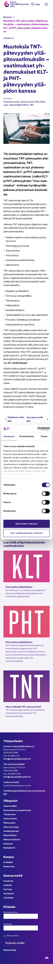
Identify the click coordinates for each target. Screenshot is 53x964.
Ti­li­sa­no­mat (22, 4)
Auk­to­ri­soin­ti (10, 818)
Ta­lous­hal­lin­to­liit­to (19, 104)
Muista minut (13, 935)
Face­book (8, 880)
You (5, 889)
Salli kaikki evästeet (26, 524)
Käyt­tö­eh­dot (10, 835)
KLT (32, 101)
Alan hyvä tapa (11, 826)
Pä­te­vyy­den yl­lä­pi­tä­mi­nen (19, 586)
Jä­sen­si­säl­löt (10, 805)
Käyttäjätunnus (10, 912)
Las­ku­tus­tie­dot (11, 782)
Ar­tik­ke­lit (8, 862)
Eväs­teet (8, 843)
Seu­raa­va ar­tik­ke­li (35, 418)
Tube (9, 889)
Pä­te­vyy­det (9, 822)
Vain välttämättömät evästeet (26, 533)
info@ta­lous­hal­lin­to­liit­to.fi (17, 758)
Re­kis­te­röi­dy (9, 949)
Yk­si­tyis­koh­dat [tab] (26, 436)
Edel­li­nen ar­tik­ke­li (16, 418)
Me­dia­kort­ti (9, 847)
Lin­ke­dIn (7, 885)
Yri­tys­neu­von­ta (11, 101)
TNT (32, 104)
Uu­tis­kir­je (8, 897)
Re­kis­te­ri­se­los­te (11, 839)
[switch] (46, 493)
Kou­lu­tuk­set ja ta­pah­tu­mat (17, 810)
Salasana (7, 923)
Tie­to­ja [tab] (44, 436)
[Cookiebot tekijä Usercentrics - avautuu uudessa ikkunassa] (38, 429)
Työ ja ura (25, 101)
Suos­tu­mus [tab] (9, 436)
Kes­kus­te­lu (9, 866)
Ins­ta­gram (8, 893)
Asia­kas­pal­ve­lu (11, 830)
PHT (37, 101)
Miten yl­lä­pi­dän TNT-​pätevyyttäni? (23, 706)
